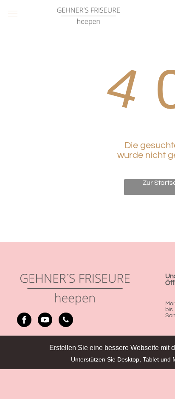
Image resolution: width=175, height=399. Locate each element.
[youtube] (45, 321)
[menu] (12, 13)
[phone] (66, 321)
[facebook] (24, 321)
